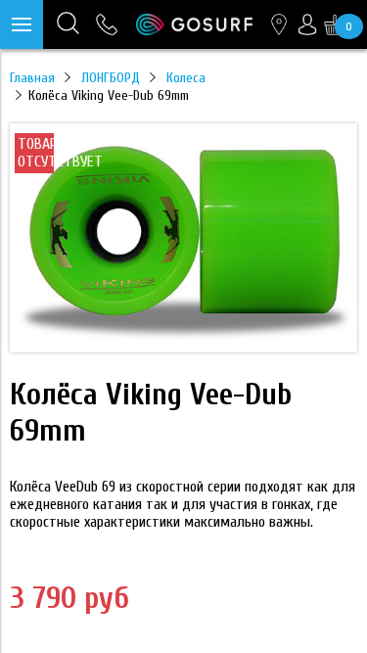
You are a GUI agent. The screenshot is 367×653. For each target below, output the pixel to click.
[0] (334, 24)
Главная (32, 78)
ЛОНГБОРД (110, 78)
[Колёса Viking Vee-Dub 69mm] (183, 347)
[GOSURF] (194, 24)
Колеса (186, 78)
